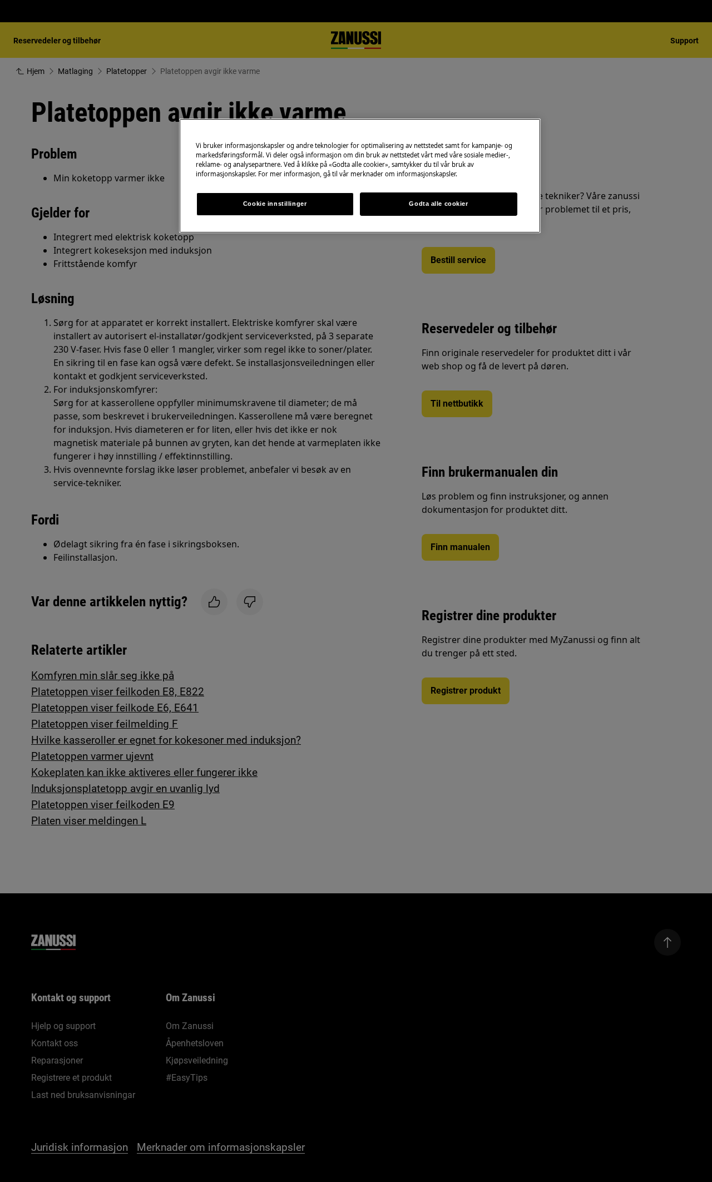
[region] (360, 175)
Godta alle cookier (438, 203)
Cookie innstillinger (274, 203)
